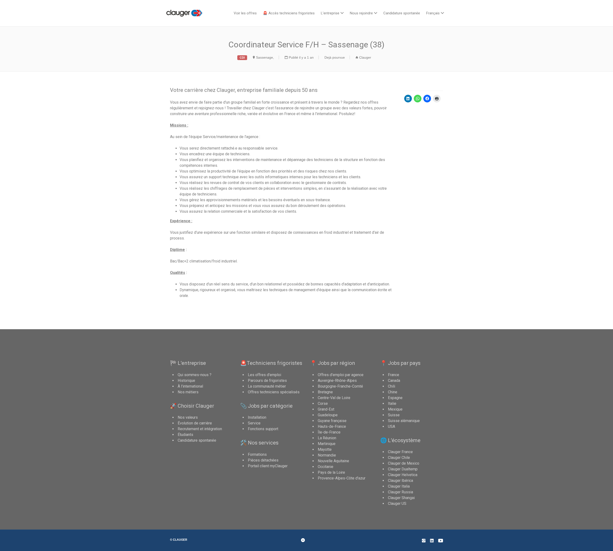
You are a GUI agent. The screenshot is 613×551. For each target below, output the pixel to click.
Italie (392, 403)
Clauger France (400, 452)
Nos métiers (188, 392)
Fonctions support (263, 429)
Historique (186, 380)
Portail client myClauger (268, 466)
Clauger (365, 57)
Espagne (395, 397)
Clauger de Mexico (403, 463)
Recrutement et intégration (200, 429)
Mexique (395, 409)
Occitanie (325, 466)
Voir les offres (245, 13)
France (393, 375)
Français (433, 13)
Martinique (326, 443)
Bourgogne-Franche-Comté (340, 386)
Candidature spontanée (401, 13)
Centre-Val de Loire (334, 397)
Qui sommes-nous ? (194, 375)
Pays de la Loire (331, 472)
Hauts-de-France (332, 426)
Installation (257, 417)
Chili (391, 386)
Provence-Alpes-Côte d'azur (341, 478)
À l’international (190, 386)
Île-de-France (329, 432)
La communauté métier (267, 386)
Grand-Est (326, 409)
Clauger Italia (399, 486)
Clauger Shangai (401, 497)
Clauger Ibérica (400, 480)
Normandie (327, 455)
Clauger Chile (399, 457)
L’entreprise (330, 13)
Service (254, 423)
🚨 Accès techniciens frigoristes (289, 13)
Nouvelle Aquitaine (333, 461)
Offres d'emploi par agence (340, 375)
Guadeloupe (328, 415)
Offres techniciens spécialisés (274, 392)
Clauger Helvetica (402, 475)
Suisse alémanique (404, 420)
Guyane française (332, 420)
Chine (392, 392)
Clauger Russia (400, 492)
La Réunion (327, 438)
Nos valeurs (188, 417)
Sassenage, (265, 57)
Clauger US (397, 503)
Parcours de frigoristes (267, 380)
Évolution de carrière (195, 423)
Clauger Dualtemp (403, 469)
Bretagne (325, 392)
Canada (394, 380)
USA (391, 426)
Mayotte (325, 449)
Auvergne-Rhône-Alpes (337, 380)
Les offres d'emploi (264, 375)
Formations (257, 454)
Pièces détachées (263, 460)
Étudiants (185, 434)
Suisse (394, 415)
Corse (323, 403)
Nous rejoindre (361, 13)
